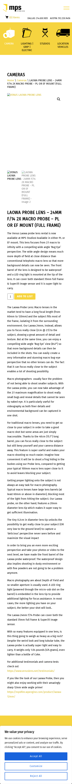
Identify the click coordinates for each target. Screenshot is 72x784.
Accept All (36, 756)
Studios (45, 43)
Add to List (25, 296)
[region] (36, 755)
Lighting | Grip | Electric (27, 47)
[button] (58, 99)
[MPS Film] (14, 8)
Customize (36, 766)
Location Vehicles (63, 45)
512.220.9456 (64, 18)
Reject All (36, 776)
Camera (9, 43)
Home (10, 80)
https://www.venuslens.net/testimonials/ (31, 671)
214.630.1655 (42, 18)
